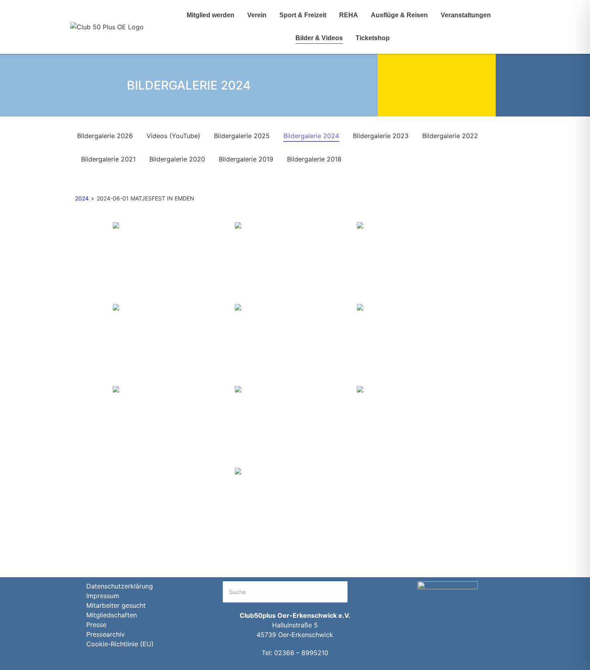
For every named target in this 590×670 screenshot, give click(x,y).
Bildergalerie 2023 (381, 136)
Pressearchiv (105, 634)
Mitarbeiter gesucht (116, 605)
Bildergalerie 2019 (246, 159)
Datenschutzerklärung (119, 586)
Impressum (102, 596)
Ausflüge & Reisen (399, 15)
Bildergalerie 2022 (450, 136)
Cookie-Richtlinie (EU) (120, 644)
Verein (257, 15)
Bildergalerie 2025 (242, 136)
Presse (96, 625)
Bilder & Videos (319, 38)
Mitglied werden (210, 15)
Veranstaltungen (466, 15)
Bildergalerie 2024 (311, 136)
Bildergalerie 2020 (177, 159)
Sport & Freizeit (302, 15)
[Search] (357, 592)
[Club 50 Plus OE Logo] (107, 27)
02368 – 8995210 (301, 653)
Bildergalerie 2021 (108, 159)
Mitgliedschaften (111, 615)
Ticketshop (373, 38)
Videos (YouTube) (173, 136)
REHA (348, 15)
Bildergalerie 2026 (105, 136)
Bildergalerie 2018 (314, 159)
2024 (82, 198)
